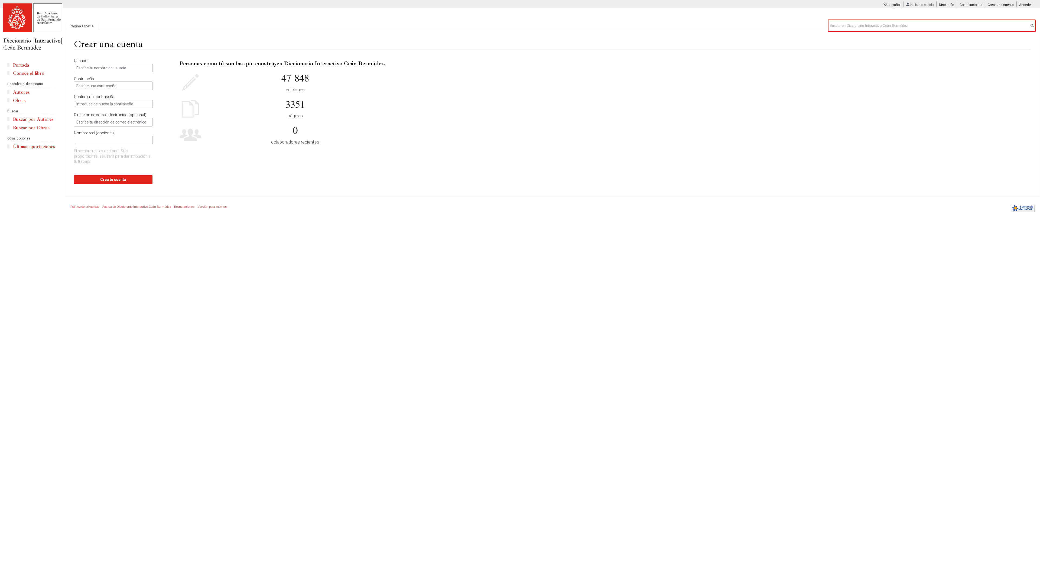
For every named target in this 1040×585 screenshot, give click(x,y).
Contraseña (84, 79)
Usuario (80, 60)
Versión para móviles (212, 207)
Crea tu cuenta (113, 179)
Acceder (1025, 5)
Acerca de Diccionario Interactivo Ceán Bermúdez (136, 207)
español (895, 5)
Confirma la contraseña (94, 97)
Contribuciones (971, 5)
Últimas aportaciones (34, 146)
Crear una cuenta (1001, 5)
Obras (19, 100)
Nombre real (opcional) (94, 133)
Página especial (82, 26)
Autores (21, 92)
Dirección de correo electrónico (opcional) (110, 115)
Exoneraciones (184, 207)
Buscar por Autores (33, 119)
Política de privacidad (84, 207)
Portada (21, 65)
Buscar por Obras (31, 127)
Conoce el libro (28, 73)
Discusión (946, 5)
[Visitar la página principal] (32, 27)
